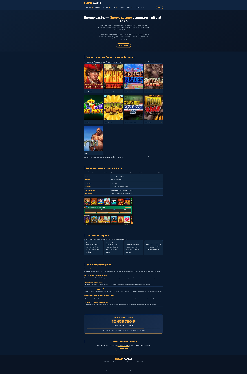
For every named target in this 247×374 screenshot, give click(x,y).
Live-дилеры (121, 7)
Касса (129, 7)
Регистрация (123, 348)
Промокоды (97, 7)
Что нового (105, 7)
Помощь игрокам (139, 7)
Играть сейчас (123, 45)
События (113, 7)
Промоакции (88, 7)
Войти (159, 7)
